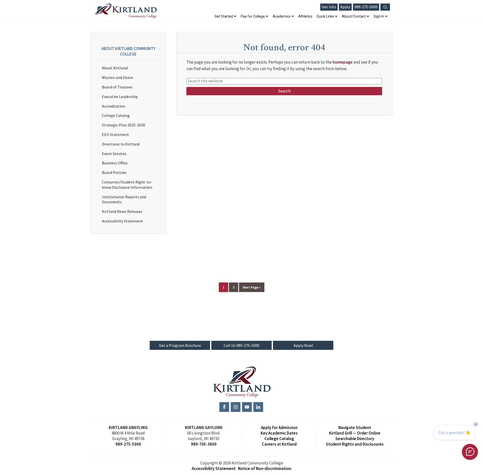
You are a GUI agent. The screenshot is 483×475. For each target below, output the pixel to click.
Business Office (115, 162)
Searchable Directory (354, 438)
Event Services (114, 153)
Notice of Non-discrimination (264, 468)
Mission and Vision (117, 77)
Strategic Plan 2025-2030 (123, 124)
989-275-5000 (128, 444)
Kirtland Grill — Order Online (354, 433)
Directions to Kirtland (121, 144)
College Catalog (116, 115)
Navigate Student (354, 427)
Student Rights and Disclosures (355, 444)
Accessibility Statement (122, 220)
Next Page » (252, 287)
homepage (343, 62)
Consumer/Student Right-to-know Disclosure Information (127, 184)
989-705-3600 (204, 444)
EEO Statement (115, 134)
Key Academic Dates (279, 433)
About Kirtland (115, 67)
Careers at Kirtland (279, 444)
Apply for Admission (279, 427)
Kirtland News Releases (122, 211)
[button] (385, 7)
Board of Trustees (117, 86)
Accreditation (113, 106)
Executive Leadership (120, 96)
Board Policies (114, 172)
